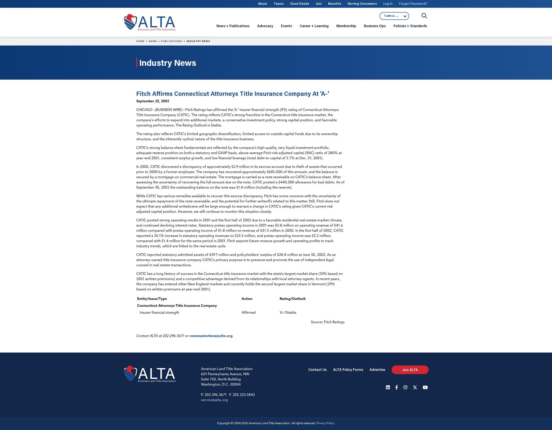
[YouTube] (426, 388)
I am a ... (394, 17)
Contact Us (317, 369)
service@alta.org (214, 400)
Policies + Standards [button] (410, 26)
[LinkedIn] (388, 388)
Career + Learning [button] (314, 26)
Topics (279, 4)
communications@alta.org (211, 336)
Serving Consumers (362, 4)
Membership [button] (346, 26)
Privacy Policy (325, 423)
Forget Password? (413, 4)
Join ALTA (410, 369)
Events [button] (286, 26)
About (262, 4)
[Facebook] (397, 388)
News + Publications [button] (232, 26)
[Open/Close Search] (424, 15)
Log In (388, 4)
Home (140, 41)
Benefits (334, 4)
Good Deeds (299, 4)
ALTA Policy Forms (348, 369)
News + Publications (165, 41)
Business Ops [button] (375, 26)
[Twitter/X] (415, 388)
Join (319, 4)
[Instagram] (405, 388)
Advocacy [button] (265, 26)
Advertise (377, 369)
